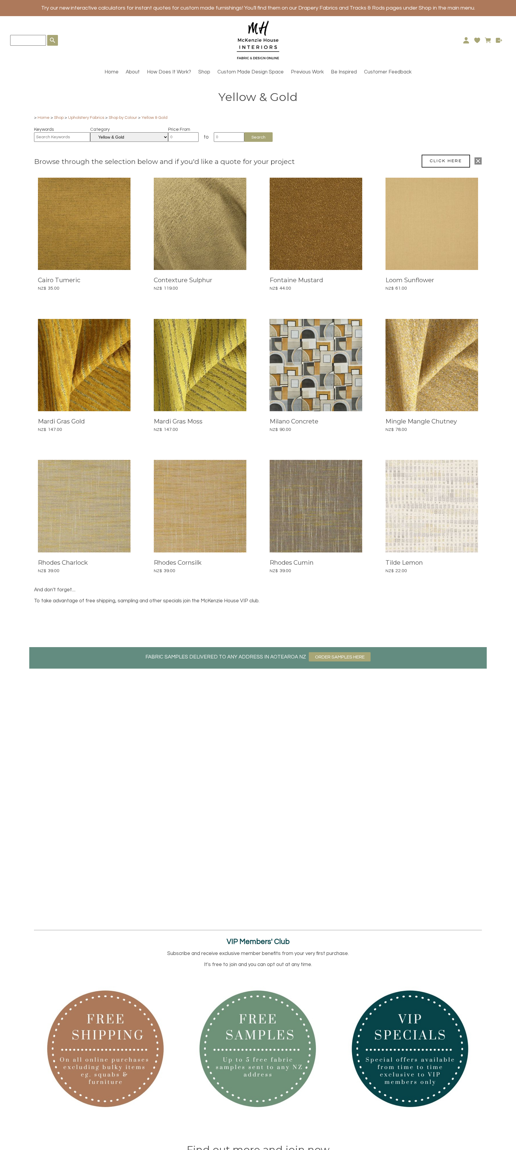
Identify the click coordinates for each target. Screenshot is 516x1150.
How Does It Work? (169, 72)
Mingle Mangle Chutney (421, 421)
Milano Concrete (294, 421)
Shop (204, 72)
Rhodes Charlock (63, 562)
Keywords (44, 129)
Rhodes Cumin (292, 562)
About (133, 72)
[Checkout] (499, 40)
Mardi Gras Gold (61, 421)
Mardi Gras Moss (178, 421)
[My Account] (466, 40)
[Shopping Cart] (488, 40)
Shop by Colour (123, 117)
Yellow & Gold (155, 117)
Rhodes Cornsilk (178, 562)
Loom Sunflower (410, 280)
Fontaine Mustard (296, 280)
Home (112, 72)
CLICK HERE (446, 161)
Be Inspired (344, 72)
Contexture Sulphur (183, 280)
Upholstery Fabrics (86, 117)
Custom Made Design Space (250, 72)
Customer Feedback (387, 72)
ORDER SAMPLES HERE (340, 657)
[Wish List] (477, 40)
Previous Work (307, 72)
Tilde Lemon (404, 562)
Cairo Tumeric (59, 280)
